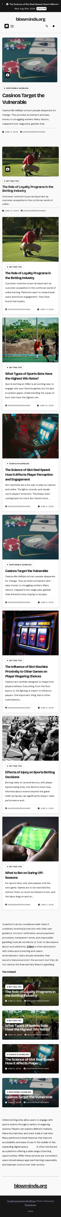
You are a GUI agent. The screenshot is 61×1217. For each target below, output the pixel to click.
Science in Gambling (19, 463)
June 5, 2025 (11, 132)
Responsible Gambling (17, 88)
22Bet (30, 946)
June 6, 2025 (47, 506)
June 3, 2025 (47, 904)
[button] (47, 26)
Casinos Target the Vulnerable (26, 571)
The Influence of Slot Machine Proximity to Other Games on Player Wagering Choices (26, 671)
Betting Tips (12, 181)
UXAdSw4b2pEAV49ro (34, 132)
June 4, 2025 (47, 808)
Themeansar (30, 1205)
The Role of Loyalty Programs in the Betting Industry (30, 994)
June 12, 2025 (12, 211)
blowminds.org (30, 19)
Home (30, 1211)
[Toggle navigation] (12, 26)
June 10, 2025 (47, 405)
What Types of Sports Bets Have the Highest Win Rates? (27, 1027)
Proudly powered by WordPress (21, 1201)
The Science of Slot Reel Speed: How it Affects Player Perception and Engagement (29, 474)
